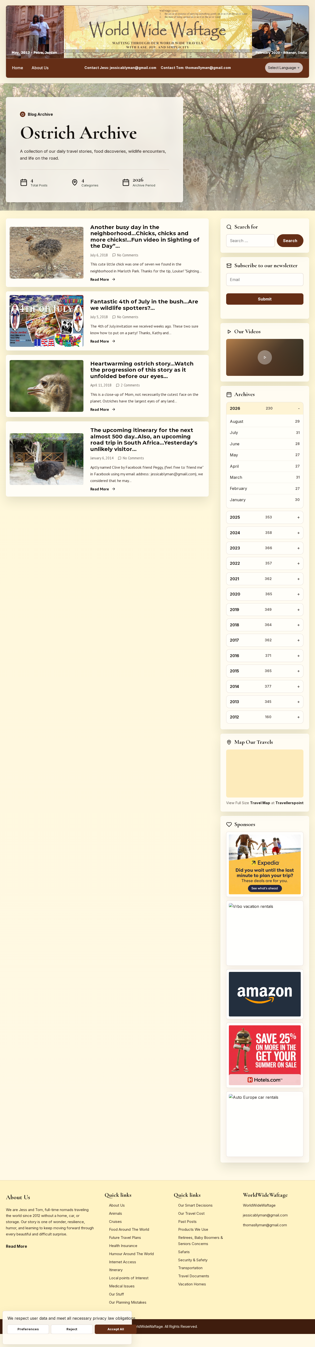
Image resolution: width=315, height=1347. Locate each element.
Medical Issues (122, 1286)
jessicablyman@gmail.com (265, 1215)
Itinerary (116, 1269)
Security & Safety (192, 1260)
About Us (40, 67)
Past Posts (187, 1221)
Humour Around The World (131, 1253)
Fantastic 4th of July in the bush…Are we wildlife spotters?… (144, 304)
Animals (115, 1213)
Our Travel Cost (191, 1213)
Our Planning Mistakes (127, 1302)
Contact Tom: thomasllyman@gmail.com (196, 68)
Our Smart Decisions (195, 1205)
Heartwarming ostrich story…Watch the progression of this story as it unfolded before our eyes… (141, 369)
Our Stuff (116, 1294)
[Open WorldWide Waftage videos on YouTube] (264, 357)
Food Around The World (129, 1229)
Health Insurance (123, 1245)
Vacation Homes (192, 1284)
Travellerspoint (289, 803)
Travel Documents (193, 1276)
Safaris (184, 1251)
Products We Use (193, 1229)
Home (17, 67)
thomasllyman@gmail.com (265, 1225)
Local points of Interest (128, 1278)
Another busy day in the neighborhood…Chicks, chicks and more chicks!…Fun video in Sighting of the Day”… (144, 236)
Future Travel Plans (125, 1237)
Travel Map (260, 803)
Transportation (190, 1267)
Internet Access (122, 1262)
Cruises (115, 1221)
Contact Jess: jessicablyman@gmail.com (120, 68)
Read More (99, 279)
